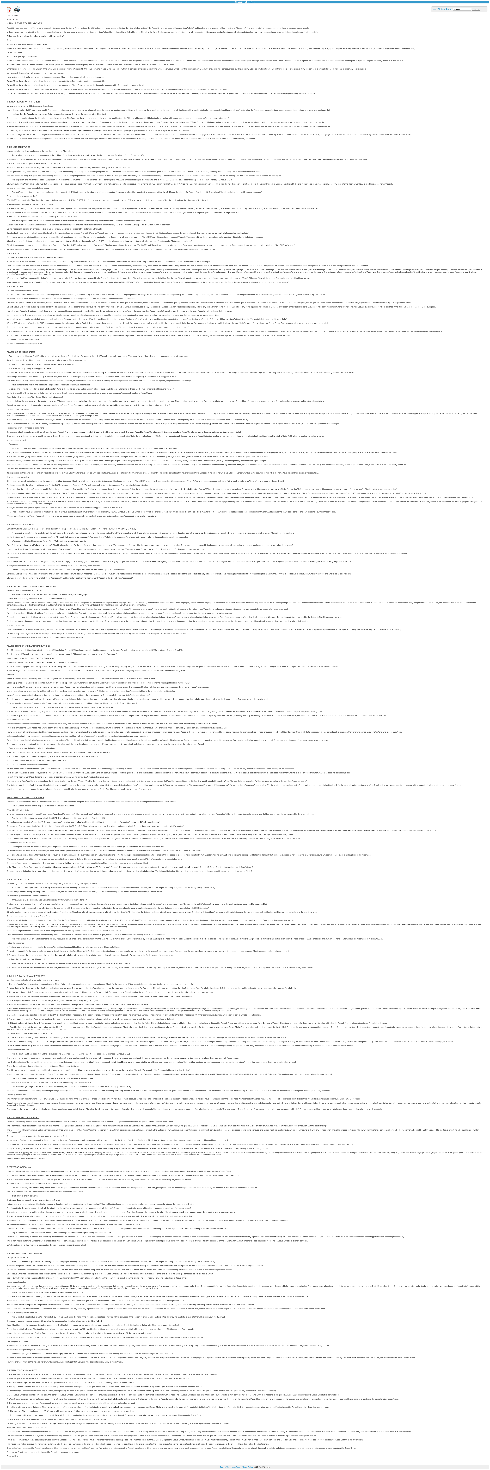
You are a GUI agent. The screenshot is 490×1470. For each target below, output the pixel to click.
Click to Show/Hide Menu (245, 2)
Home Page (235, 1467)
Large (449, 9)
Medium (441, 9)
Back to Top (224, 1467)
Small (434, 9)
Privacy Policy (247, 1467)
